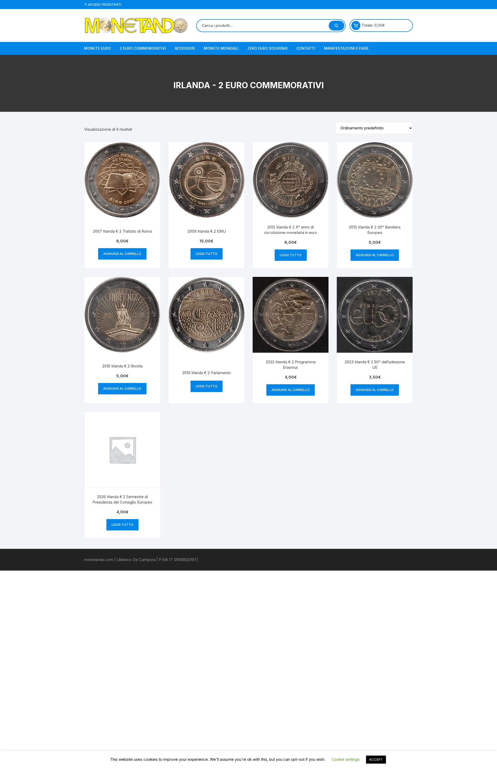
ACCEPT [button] (376, 759)
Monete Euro (97, 48)
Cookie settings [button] (346, 759)
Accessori (185, 48)
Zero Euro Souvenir (267, 48)
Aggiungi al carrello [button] (122, 254)
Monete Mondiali (221, 48)
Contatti (305, 48)
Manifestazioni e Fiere (346, 48)
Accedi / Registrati (104, 4)
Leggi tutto (206, 254)
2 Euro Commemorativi (143, 48)
